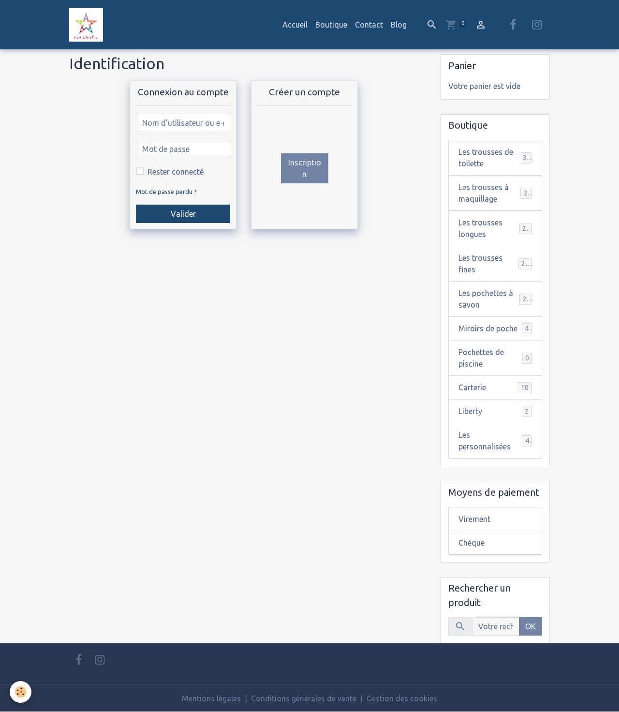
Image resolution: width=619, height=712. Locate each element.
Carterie (493, 387)
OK (530, 626)
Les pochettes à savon (494, 299)
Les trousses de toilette (494, 158)
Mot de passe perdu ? (166, 191)
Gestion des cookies (402, 698)
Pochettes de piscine (493, 358)
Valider (183, 213)
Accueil (295, 24)
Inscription (304, 168)
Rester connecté (175, 171)
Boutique (331, 24)
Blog (399, 24)
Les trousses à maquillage (494, 193)
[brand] (88, 25)
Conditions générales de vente (303, 698)
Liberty (493, 411)
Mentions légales (211, 698)
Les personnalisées (493, 440)
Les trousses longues (494, 228)
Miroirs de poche (493, 328)
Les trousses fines (493, 263)
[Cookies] (20, 692)
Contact (369, 24)
